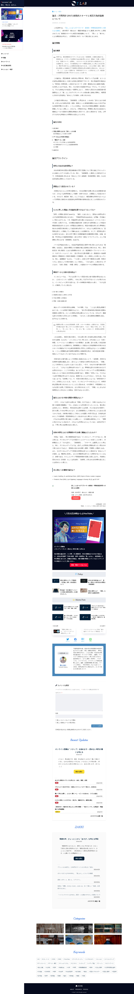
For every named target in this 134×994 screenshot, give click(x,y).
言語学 (115, 971)
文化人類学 (99, 967)
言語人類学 (96, 506)
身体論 (71, 975)
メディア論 (91, 963)
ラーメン (100, 963)
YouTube (67, 959)
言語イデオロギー (95, 971)
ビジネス (74, 963)
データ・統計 (52, 963)
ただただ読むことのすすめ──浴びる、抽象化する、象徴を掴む (73, 800)
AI (38, 959)
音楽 (84, 975)
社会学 (61, 971)
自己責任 (78, 971)
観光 (85, 971)
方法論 (40, 971)
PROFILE (85, 989)
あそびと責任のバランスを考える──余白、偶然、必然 (71, 780)
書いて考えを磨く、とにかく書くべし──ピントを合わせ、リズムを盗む (76, 793)
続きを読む (79, 771)
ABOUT (72, 989)
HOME (80, 986)
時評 (55, 971)
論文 (104, 506)
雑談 (78, 975)
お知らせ (57, 811)
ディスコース (42, 963)
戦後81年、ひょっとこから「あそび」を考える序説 (79, 839)
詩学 (101, 506)
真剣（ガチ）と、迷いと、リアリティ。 (69, 879)
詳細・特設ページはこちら (79, 565)
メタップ (82, 963)
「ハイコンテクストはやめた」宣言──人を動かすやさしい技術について (79, 895)
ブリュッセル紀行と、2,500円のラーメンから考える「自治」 (76, 867)
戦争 (91, 967)
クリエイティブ (109, 959)
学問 (74, 967)
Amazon (76, 498)
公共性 (48, 967)
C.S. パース (46, 959)
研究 (104, 504)
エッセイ (99, 959)
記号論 (40, 975)
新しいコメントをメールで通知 (66, 720)
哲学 (55, 967)
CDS (53, 959)
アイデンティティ (78, 959)
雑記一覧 (97, 901)
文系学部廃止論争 (110, 967)
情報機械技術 (83, 967)
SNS (60, 959)
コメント (58, 692)
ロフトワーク (110, 963)
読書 (59, 975)
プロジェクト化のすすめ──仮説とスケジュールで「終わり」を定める (75, 787)
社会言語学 (69, 971)
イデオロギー (90, 959)
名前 (56, 713)
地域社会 (61, 967)
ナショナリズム (64, 963)
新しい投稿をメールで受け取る (66, 722)
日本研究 (47, 971)
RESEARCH (78, 989)
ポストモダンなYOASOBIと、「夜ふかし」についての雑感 (75, 873)
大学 (69, 967)
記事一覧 (100, 816)
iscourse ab (6, 2)
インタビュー (88, 506)
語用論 (53, 975)
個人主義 (40, 967)
